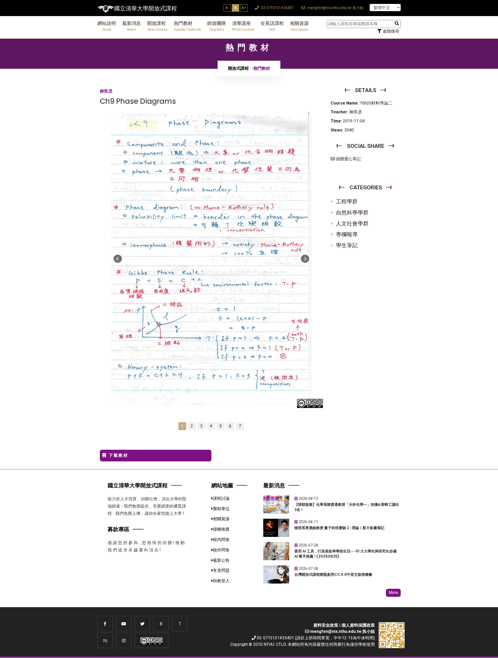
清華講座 (243, 26)
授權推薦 (221, 529)
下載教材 (117, 455)
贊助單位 (221, 508)
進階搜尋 (390, 31)
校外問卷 (221, 550)
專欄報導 (347, 234)
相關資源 (299, 26)
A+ (243, 8)
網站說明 (106, 26)
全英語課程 (272, 26)
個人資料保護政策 (358, 625)
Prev (118, 259)
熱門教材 (187, 26)
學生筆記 (347, 245)
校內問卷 (221, 539)
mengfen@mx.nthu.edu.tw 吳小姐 (334, 8)
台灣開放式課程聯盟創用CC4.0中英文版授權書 (333, 574)
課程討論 (221, 498)
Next (305, 259)
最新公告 (221, 560)
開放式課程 (238, 68)
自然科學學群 (352, 213)
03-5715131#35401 (277, 8)
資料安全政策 (325, 625)
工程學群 (347, 201)
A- (227, 8)
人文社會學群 (352, 223)
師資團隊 (216, 26)
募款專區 (118, 529)
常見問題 (221, 570)
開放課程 (157, 26)
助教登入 (221, 580)
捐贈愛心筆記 (348, 158)
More (393, 592)
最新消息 (131, 26)
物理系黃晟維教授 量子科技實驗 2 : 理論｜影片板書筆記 (339, 527)
